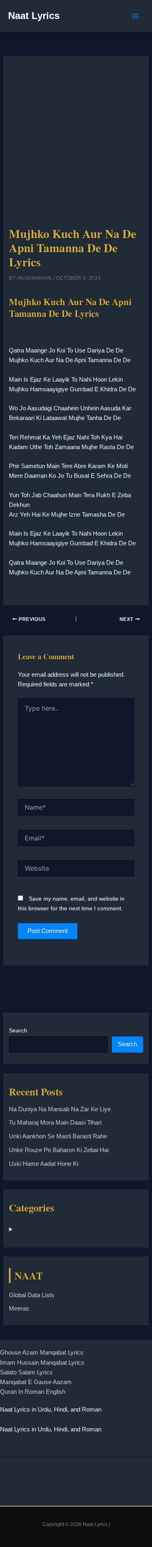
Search (18, 1030)
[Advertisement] (76, 144)
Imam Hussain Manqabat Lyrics (42, 1362)
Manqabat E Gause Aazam (36, 1382)
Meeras (19, 1308)
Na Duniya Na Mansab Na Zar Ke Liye (60, 1109)
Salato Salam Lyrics (26, 1372)
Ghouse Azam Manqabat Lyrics (41, 1352)
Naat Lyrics (34, 16)
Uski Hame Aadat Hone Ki (43, 1164)
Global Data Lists (31, 1295)
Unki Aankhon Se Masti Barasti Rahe (58, 1136)
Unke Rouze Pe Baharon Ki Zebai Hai (59, 1150)
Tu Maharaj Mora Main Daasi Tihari (55, 1122)
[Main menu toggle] (135, 16)
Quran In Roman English (32, 1392)
